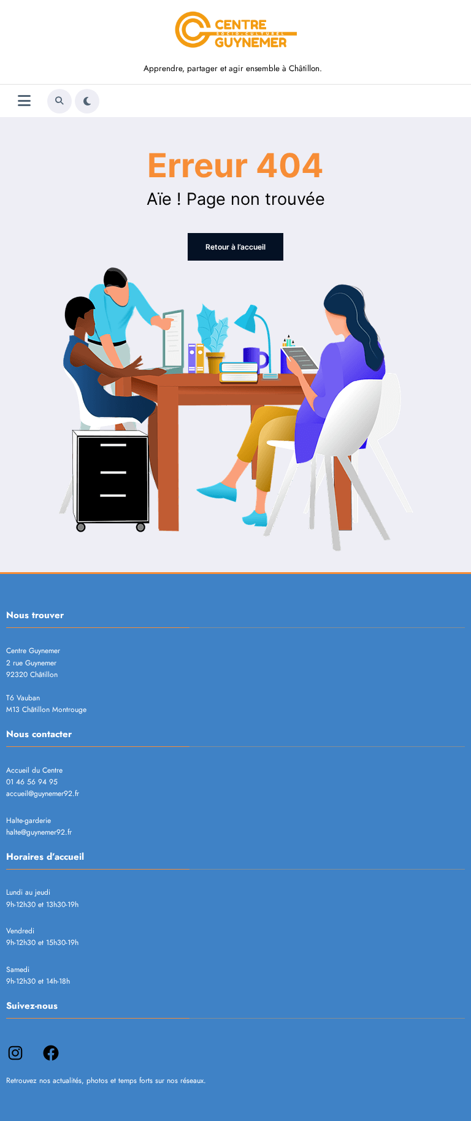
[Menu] (24, 101)
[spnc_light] (87, 101)
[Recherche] (59, 101)
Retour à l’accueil (235, 246)
